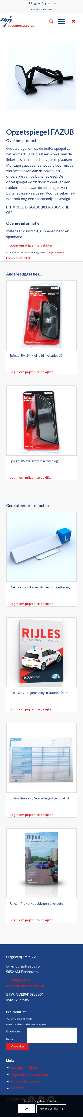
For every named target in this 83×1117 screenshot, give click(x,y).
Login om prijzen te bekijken (31, 245)
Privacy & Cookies (25, 1081)
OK (27, 1108)
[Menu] (59, 21)
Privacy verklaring (51, 1108)
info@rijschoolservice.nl (25, 986)
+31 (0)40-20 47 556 (41, 9)
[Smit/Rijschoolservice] (25, 21)
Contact (17, 1088)
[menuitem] (42, 3)
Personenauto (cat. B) (18, 257)
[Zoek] (49, 21)
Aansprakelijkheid (25, 1067)
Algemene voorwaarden (30, 1074)
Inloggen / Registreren (42, 3)
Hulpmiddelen (55, 252)
